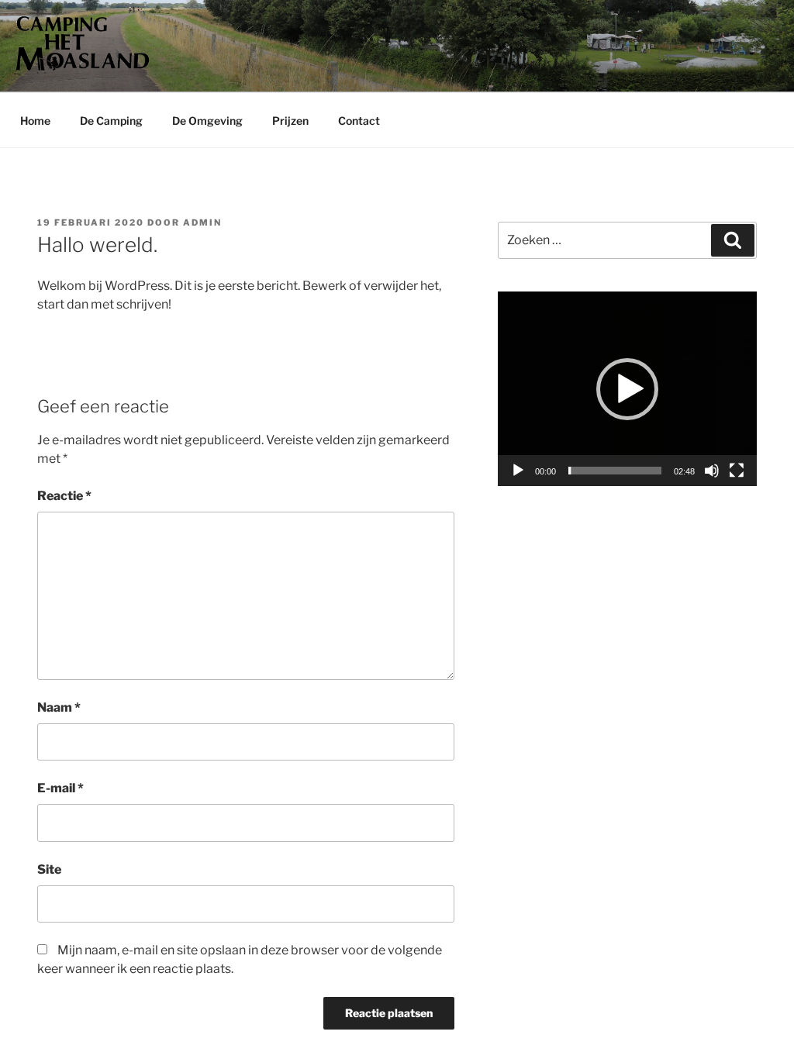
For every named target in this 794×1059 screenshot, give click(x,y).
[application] (627, 388)
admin (202, 222)
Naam (59, 707)
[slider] (614, 470)
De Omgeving (207, 120)
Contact (359, 120)
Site (49, 869)
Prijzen (290, 120)
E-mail (60, 788)
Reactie (64, 495)
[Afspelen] (518, 470)
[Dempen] (712, 470)
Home (35, 120)
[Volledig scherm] (736, 470)
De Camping (111, 120)
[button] (627, 389)
